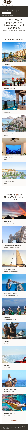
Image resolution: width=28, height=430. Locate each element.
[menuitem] (24, 3)
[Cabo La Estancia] (11, 3)
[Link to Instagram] (22, 426)
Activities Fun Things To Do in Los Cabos (14, 197)
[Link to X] (18, 426)
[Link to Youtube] (25, 426)
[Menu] (24, 3)
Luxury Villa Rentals (14, 39)
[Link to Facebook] (20, 426)
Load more (14, 420)
